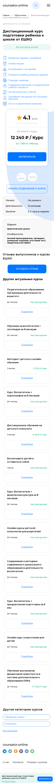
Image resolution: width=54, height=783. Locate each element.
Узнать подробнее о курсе (27, 188)
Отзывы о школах (37, 762)
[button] (36, 5)
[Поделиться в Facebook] (21, 751)
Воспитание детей (27, 47)
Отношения (10, 723)
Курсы (32, 177)
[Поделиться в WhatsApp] (32, 751)
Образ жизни (20, 15)
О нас (6, 762)
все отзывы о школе (27, 123)
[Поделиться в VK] (27, 751)
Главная (6, 15)
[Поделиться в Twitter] (10, 751)
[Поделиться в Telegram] (5, 751)
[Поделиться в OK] (16, 751)
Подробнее (27, 311)
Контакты (18, 762)
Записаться (27, 156)
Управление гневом (14, 717)
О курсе (21, 177)
